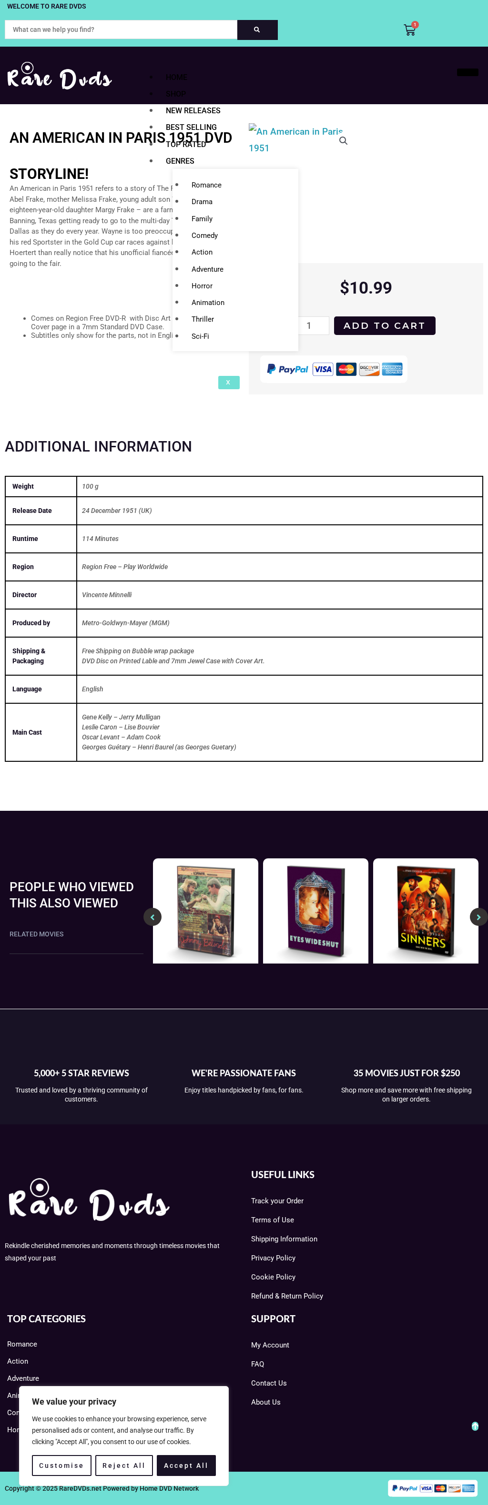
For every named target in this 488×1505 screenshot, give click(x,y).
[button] (343, 140)
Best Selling (191, 127)
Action (202, 252)
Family (202, 219)
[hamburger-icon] (467, 72)
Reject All (124, 1465)
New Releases (193, 110)
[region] (124, 1436)
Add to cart (385, 325)
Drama (202, 201)
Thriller (203, 319)
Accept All (186, 1465)
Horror (202, 286)
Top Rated (186, 144)
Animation (208, 302)
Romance (207, 185)
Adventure (208, 269)
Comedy (205, 235)
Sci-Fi (200, 336)
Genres (180, 161)
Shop (176, 93)
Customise (61, 1465)
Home (176, 77)
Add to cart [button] (205, 960)
